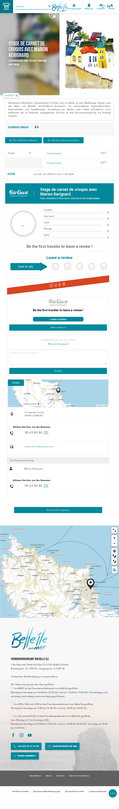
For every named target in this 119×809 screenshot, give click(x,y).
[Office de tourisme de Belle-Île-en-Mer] (29, 638)
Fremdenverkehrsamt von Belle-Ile (30, 659)
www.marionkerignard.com (39, 446)
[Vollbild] (114, 530)
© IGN (105, 406)
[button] (109, 6)
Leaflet (99, 406)
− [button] (114, 543)
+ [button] (114, 538)
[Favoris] (103, 6)
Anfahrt (16, 382)
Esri (111, 616)
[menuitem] (60, 6)
